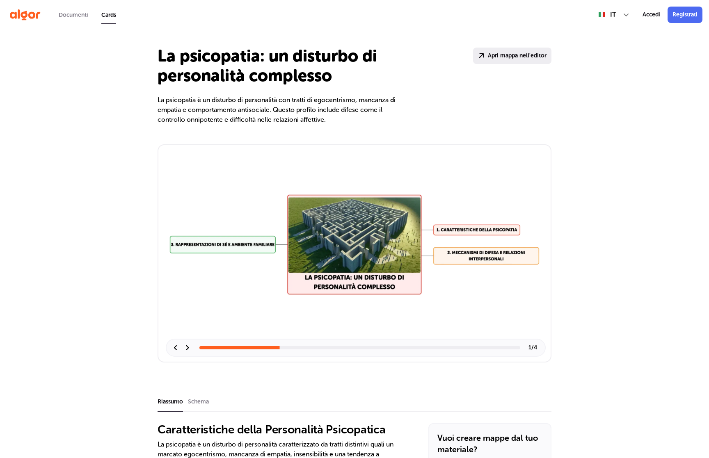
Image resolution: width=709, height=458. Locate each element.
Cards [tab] (108, 14)
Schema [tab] (198, 401)
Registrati (685, 14)
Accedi (651, 14)
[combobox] (614, 15)
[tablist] (87, 14)
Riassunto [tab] (170, 401)
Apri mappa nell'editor (517, 55)
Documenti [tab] (73, 14)
